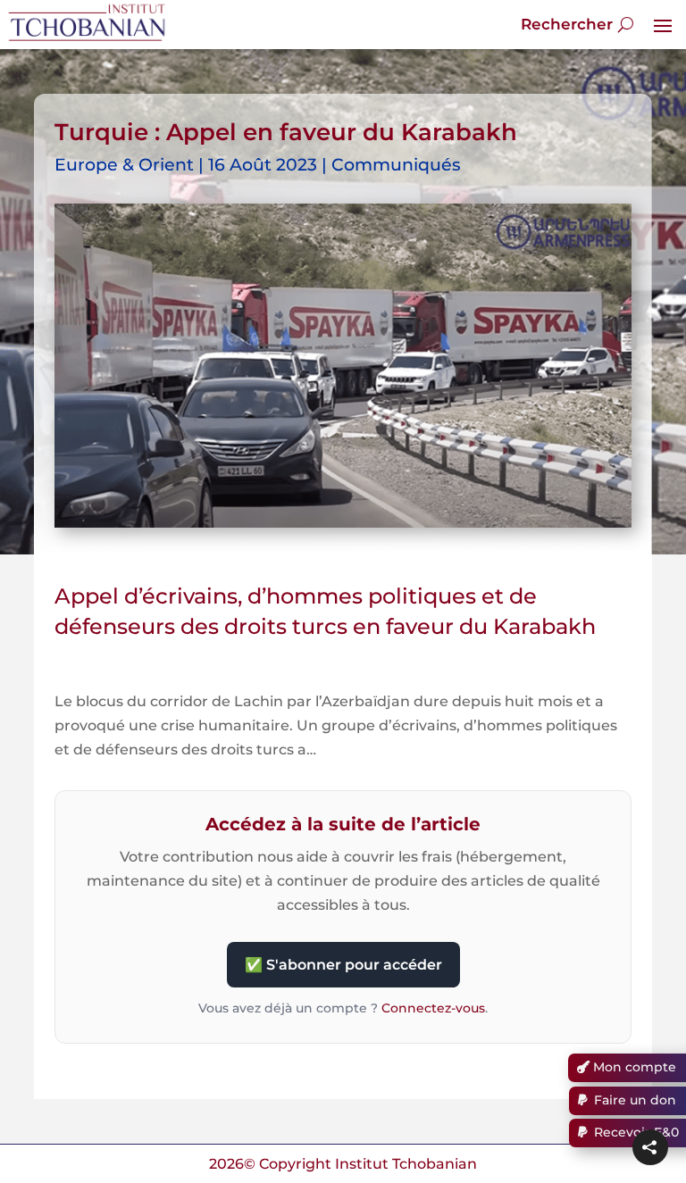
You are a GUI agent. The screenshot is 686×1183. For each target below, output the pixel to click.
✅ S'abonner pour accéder (343, 964)
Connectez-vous (433, 1008)
